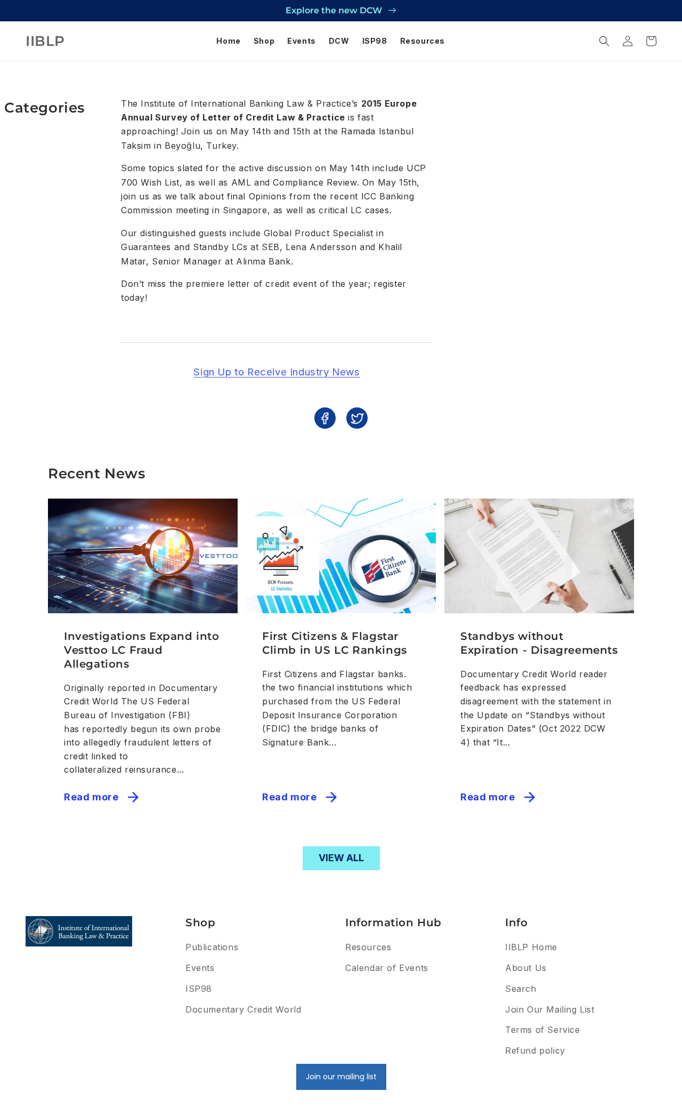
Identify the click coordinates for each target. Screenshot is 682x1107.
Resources (368, 947)
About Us (526, 967)
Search (521, 988)
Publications (211, 947)
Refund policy (535, 1050)
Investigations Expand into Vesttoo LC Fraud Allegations (142, 650)
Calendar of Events (386, 967)
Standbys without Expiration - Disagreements (539, 643)
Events (200, 967)
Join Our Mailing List (550, 1009)
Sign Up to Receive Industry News (276, 372)
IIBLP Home (531, 947)
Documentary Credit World (243, 1009)
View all (341, 857)
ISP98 (198, 988)
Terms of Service (542, 1029)
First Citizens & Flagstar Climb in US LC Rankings (334, 643)
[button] (604, 41)
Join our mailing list (341, 1076)
